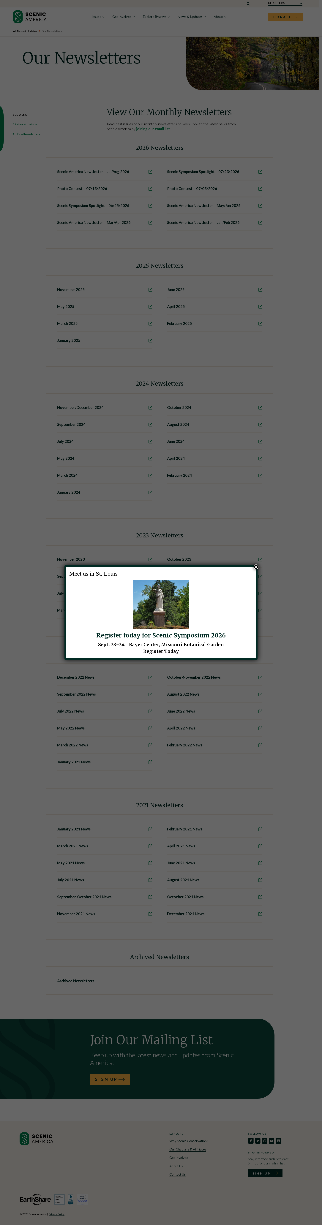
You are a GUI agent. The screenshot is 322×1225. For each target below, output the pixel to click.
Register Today (161, 651)
